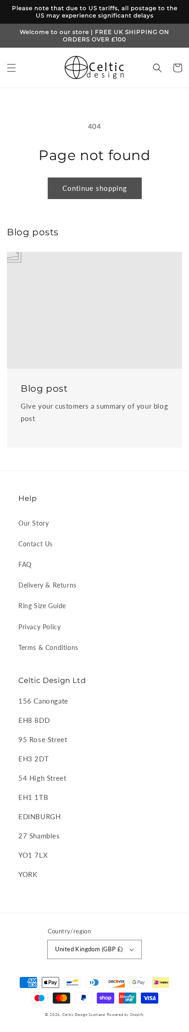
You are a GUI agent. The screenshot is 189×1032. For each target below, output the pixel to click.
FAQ (25, 564)
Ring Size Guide (42, 606)
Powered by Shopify (126, 1014)
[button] (11, 68)
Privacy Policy (39, 627)
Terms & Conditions (48, 647)
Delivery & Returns (47, 585)
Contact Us (35, 544)
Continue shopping (94, 188)
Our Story (33, 523)
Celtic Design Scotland (83, 1014)
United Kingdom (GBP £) (89, 949)
